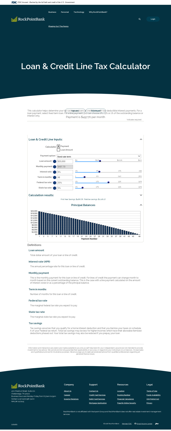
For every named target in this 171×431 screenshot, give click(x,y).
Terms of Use (152, 391)
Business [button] (52, 12)
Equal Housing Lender (144, 424)
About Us (67, 391)
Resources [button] (122, 384)
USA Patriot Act (153, 399)
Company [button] (69, 384)
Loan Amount (67, 150)
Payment (65, 146)
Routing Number (123, 395)
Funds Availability (154, 395)
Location (120, 391)
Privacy (149, 403)
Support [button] (93, 384)
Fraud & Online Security (126, 403)
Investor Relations (71, 399)
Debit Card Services (97, 399)
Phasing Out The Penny (58, 26)
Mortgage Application (98, 403)
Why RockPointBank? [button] (98, 12)
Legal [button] (150, 384)
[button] (85, 139)
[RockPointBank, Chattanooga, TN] (28, 19)
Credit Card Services (97, 395)
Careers (67, 395)
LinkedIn (14, 424)
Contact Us (93, 391)
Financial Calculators (125, 399)
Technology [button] (79, 12)
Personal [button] (65, 12)
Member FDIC (127, 424)
